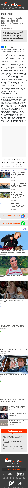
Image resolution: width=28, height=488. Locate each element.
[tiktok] (6, 8)
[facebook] (23, 8)
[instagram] (10, 8)
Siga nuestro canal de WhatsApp (11, 223)
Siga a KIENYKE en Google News (11, 215)
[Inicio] (13, 4)
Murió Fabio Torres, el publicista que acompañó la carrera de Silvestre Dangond (13, 441)
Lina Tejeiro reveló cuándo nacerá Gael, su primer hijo (14, 449)
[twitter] (13, 8)
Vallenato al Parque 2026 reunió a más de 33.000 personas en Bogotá (14, 437)
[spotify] (3, 8)
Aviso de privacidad (14, 463)
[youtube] (20, 8)
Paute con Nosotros (14, 469)
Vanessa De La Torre (22, 166)
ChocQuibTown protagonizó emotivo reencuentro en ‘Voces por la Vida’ (13, 445)
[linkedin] (16, 8)
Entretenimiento (7, 14)
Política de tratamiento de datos (14, 466)
